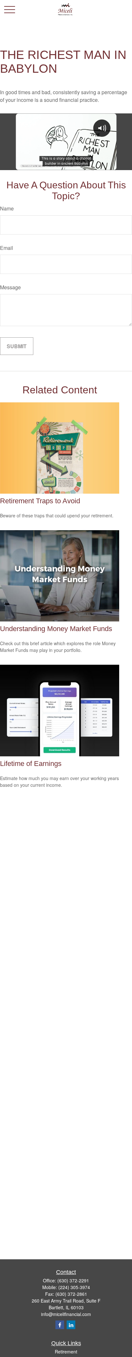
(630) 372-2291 (73, 1280)
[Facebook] (59, 1324)
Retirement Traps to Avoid (40, 501)
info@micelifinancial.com (66, 1314)
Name (7, 208)
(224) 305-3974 (74, 1287)
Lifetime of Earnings (31, 764)
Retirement (66, 1351)
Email (6, 247)
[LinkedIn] (71, 1324)
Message (10, 287)
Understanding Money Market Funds (56, 629)
